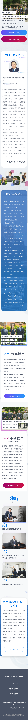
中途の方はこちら (14, 39)
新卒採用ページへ (14, 396)
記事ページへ (14, 649)
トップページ (14, 684)
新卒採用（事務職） (14, 689)
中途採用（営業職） (14, 694)
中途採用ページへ (13, 485)
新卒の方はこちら (14, 32)
